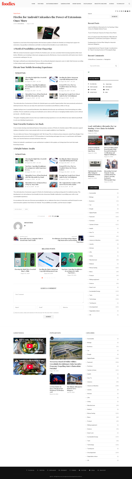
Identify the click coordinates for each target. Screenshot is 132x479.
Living (104, 256)
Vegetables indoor (104, 311)
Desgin (104, 209)
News (104, 271)
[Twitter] (117, 11)
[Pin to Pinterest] (55, 216)
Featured (40, 3)
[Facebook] (115, 11)
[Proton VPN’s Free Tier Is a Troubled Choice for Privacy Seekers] (53, 87)
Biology (104, 197)
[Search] (129, 3)
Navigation (108, 59)
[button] (16, 266)
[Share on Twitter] (54, 216)
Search (90, 13)
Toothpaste (104, 303)
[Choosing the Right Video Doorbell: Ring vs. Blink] (19, 79)
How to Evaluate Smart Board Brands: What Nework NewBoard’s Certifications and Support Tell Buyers (111, 151)
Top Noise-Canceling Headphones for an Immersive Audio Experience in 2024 (35, 86)
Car (104, 205)
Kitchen (104, 248)
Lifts (104, 252)
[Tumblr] (123, 11)
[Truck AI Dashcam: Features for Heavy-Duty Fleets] (95, 140)
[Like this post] (50, 216)
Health (104, 228)
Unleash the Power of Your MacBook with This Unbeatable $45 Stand (36, 95)
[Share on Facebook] (52, 216)
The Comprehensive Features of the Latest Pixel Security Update (70, 183)
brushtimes (21, 23)
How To (104, 232)
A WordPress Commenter (95, 59)
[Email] (127, 11)
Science (111, 3)
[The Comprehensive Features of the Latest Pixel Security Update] (53, 184)
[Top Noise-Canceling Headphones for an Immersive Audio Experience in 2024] (19, 87)
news (26, 209)
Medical (104, 264)
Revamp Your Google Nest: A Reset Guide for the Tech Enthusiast (69, 95)
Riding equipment (104, 279)
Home (33, 3)
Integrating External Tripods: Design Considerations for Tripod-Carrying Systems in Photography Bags (110, 175)
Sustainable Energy (52, 3)
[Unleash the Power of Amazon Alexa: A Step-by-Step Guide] (19, 184)
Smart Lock (104, 287)
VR (104, 315)
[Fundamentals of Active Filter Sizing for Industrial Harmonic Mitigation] (95, 164)
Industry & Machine (101, 3)
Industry (104, 236)
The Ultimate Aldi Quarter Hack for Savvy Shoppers (74, 388)
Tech (104, 295)
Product (104, 275)
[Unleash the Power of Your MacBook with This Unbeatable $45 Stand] (19, 96)
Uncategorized (104, 307)
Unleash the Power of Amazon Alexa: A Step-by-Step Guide (36, 183)
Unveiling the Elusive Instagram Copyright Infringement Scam (68, 78)
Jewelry (104, 244)
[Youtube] (125, 11)
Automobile (104, 193)
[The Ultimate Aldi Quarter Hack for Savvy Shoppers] (74, 379)
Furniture (104, 220)
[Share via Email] (57, 216)
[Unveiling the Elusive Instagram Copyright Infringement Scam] (53, 79)
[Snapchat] (129, 11)
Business (104, 201)
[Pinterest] (121, 11)
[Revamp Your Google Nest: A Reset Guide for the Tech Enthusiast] (53, 96)
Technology (120, 3)
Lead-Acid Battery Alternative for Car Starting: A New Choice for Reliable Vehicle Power (102, 128)
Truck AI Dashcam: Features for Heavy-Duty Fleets (102, 32)
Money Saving (77, 3)
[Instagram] (119, 11)
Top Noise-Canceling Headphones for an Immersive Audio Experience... (72, 271)
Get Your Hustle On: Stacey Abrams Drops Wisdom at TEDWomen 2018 (57, 389)
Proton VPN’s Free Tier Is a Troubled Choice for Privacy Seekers (68, 86)
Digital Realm (88, 3)
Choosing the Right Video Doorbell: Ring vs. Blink (25, 270)
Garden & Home (65, 3)
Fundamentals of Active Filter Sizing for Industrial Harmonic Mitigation (95, 173)
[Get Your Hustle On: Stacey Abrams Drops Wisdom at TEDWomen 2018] (57, 379)
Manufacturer (104, 260)
